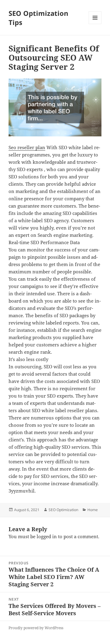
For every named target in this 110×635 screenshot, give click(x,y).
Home (92, 509)
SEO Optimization (63, 509)
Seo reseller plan (27, 147)
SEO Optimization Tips (38, 18)
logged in (47, 536)
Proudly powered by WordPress (36, 627)
